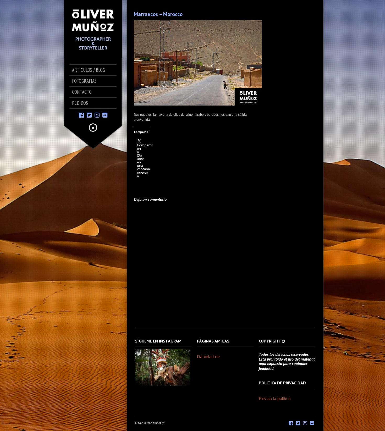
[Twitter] (89, 115)
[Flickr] (104, 115)
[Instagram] (97, 115)
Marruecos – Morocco (158, 14)
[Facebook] (81, 115)
